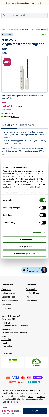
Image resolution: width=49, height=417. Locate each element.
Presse (29, 297)
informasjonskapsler (27, 393)
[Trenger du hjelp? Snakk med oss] (44, 270)
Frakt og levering (8, 293)
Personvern (6, 304)
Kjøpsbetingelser (8, 297)
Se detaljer (36, 232)
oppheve (41, 396)
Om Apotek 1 (31, 289)
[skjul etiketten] (24, 270)
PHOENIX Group (32, 293)
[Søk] (44, 15)
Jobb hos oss (31, 301)
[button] (36, 362)
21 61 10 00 (6, 339)
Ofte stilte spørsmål (9, 301)
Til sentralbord (7, 346)
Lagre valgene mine (24, 247)
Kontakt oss (6, 289)
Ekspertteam (6, 308)
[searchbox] (22, 15)
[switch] (42, 208)
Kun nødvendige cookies (24, 254)
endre (30, 396)
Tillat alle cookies (24, 240)
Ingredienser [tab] (27, 125)
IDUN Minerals (8, 40)
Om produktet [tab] (9, 125)
